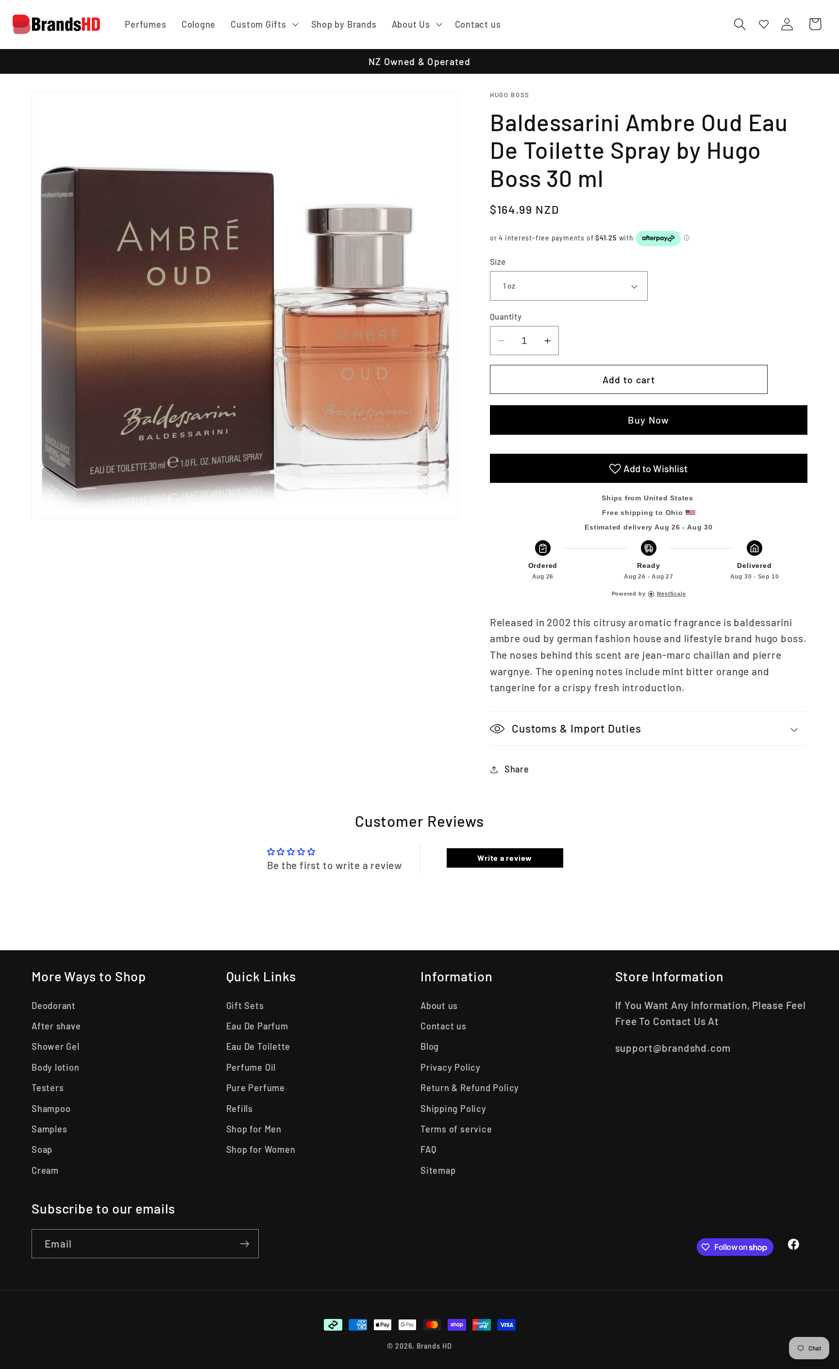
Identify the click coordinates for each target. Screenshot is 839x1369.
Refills (239, 1108)
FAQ (428, 1149)
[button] (263, 24)
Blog (429, 1046)
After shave (56, 1026)
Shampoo (51, 1108)
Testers (48, 1087)
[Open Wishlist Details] (763, 24)
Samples (49, 1129)
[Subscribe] (244, 1244)
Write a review (504, 857)
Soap (42, 1149)
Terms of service (456, 1129)
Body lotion (56, 1067)
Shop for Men (254, 1129)
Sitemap (437, 1170)
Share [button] (516, 769)
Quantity (505, 316)
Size (498, 262)
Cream (45, 1170)
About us (439, 1005)
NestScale (671, 594)
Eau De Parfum (257, 1026)
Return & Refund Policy (469, 1087)
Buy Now (648, 420)
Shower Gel (56, 1046)
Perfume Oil (251, 1067)
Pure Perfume (255, 1087)
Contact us (443, 1026)
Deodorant (54, 1005)
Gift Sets (245, 1005)
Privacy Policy (450, 1067)
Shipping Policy (453, 1108)
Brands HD (434, 1346)
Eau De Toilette (258, 1046)
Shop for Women (261, 1149)
